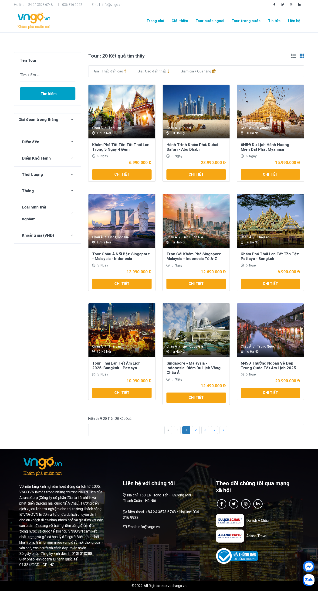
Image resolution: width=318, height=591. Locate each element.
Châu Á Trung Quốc (258, 346)
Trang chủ (155, 21)
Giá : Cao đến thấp (152, 71)
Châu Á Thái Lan (106, 128)
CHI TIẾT (121, 174)
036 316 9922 (72, 5)
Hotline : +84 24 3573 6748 (33, 5)
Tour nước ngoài (210, 21)
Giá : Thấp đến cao (109, 71)
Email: (143, 527)
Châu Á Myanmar (256, 128)
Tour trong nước (246, 21)
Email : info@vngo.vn (107, 5)
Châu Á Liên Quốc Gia (110, 237)
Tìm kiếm (49, 94)
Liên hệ (294, 21)
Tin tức (274, 21)
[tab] (293, 56)
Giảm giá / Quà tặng (196, 71)
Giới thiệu (180, 21)
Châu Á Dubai (178, 128)
